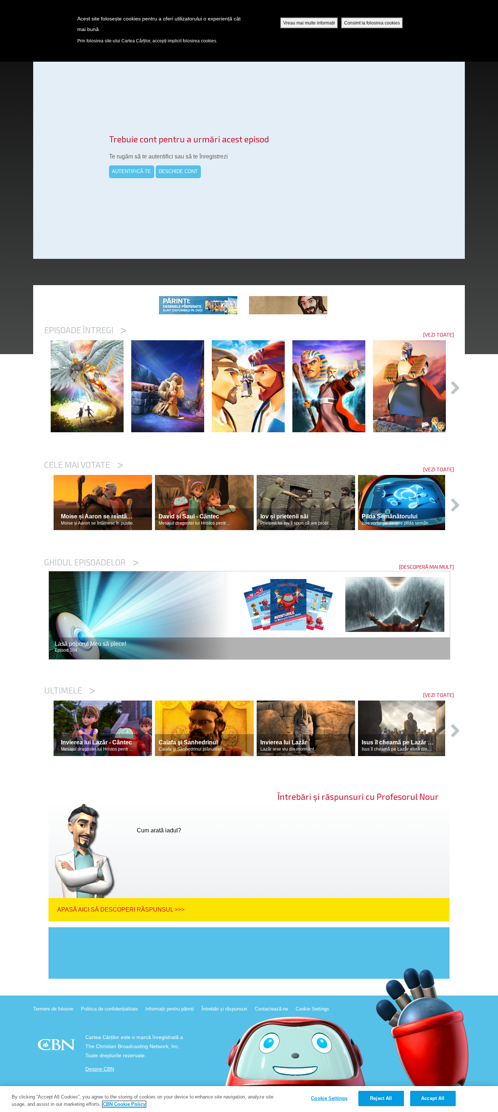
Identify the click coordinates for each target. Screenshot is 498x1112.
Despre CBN (99, 1069)
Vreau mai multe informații (309, 23)
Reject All (381, 1098)
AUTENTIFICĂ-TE (131, 171)
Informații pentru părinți (169, 1009)
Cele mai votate (83, 465)
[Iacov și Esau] (252, 386)
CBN (57, 1047)
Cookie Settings (312, 1009)
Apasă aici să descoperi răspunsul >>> (120, 909)
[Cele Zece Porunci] (413, 386)
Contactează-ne (271, 1009)
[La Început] (91, 386)
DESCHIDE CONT (178, 171)
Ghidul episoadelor (91, 562)
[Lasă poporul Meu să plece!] (332, 386)
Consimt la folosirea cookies (372, 23)
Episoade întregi (85, 330)
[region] (249, 1099)
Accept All (432, 1098)
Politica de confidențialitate (109, 1009)
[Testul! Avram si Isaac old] (171, 386)
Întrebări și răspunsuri (224, 1009)
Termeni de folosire (53, 1009)
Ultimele (69, 690)
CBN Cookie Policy (124, 1104)
